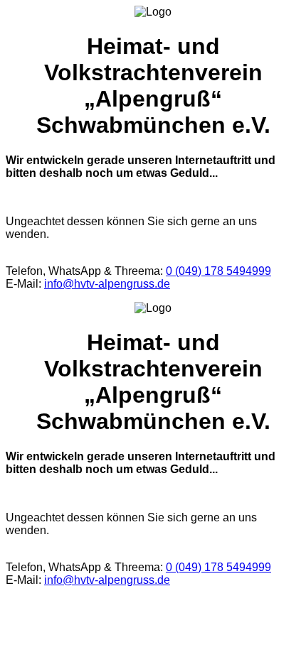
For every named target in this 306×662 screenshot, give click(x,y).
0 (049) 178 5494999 (218, 271)
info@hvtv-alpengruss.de (107, 284)
